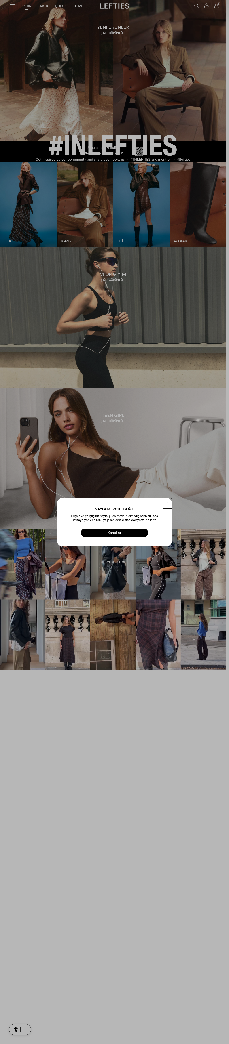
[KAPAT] (167, 503)
